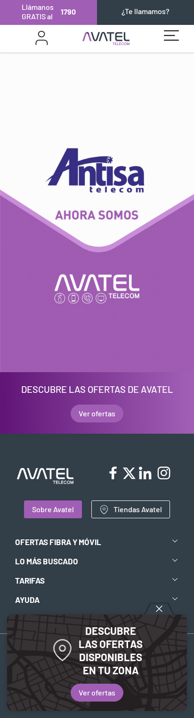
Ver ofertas (97, 692)
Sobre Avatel (53, 509)
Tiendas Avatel (137, 509)
